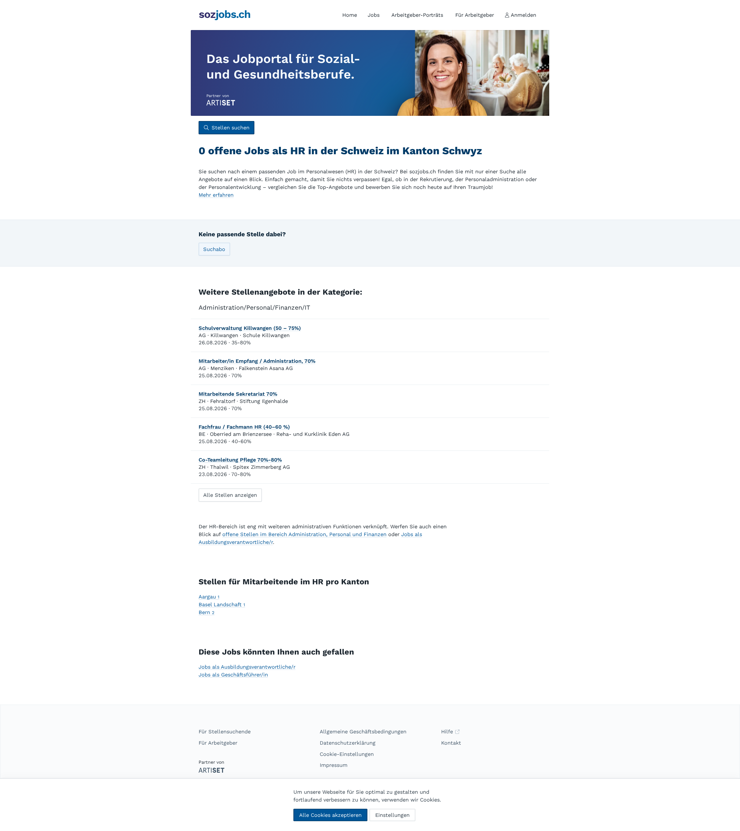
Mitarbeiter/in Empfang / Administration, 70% (257, 361)
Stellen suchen (230, 127)
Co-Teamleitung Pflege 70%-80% (240, 460)
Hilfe (448, 731)
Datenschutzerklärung (347, 743)
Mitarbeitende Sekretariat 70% (238, 394)
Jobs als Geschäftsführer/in (233, 675)
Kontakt (451, 743)
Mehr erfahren (216, 195)
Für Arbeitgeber (218, 743)
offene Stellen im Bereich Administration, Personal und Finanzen (304, 534)
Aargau (209, 597)
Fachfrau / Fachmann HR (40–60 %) (244, 427)
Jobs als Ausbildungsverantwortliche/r (247, 667)
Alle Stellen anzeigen (230, 495)
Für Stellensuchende (225, 731)
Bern (206, 612)
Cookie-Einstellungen (347, 754)
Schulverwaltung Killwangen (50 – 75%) (250, 328)
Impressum (333, 765)
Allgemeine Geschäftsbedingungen (363, 731)
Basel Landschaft (222, 604)
